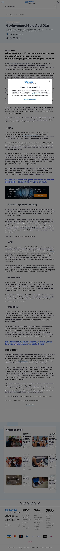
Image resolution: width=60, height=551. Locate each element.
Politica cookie (36, 94)
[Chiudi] (50, 81)
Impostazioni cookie (30, 99)
